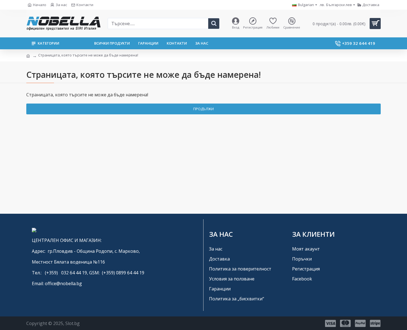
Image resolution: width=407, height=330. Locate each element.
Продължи (203, 108)
